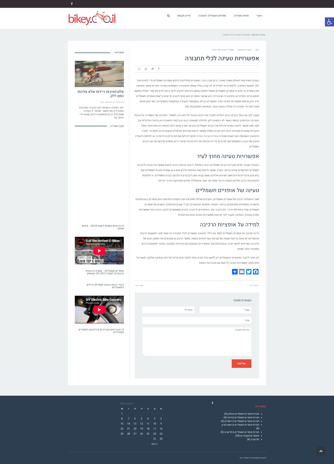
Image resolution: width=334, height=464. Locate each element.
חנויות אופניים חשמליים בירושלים (242, 421)
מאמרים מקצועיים (244, 50)
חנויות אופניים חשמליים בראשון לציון (240, 424)
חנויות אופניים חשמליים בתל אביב (241, 432)
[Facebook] (212, 403)
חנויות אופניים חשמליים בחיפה (243, 417)
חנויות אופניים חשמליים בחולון (243, 413)
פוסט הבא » (139, 285)
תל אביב (255, 439)
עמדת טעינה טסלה (207, 136)
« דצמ (155, 443)
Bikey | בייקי (245, 458)
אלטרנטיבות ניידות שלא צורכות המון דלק (100, 93)
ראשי (257, 50)
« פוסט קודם (254, 285)
